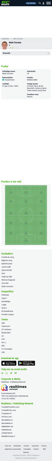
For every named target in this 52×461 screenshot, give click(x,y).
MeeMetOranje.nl (8, 436)
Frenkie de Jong (8, 257)
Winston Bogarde (8, 280)
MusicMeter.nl (7, 423)
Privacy (44, 446)
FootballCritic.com (9, 410)
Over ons (8, 446)
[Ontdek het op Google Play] (26, 363)
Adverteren (17, 446)
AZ (3, 336)
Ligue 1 (4, 298)
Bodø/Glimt (6, 333)
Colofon (36, 449)
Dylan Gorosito (7, 286)
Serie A (4, 308)
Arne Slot (5, 283)
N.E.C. (4, 342)
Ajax (3, 323)
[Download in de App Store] (8, 363)
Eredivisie (5, 295)
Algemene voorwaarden (13, 449)
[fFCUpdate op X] (11, 373)
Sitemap (26, 452)
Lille (3, 352)
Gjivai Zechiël (7, 270)
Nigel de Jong (7, 260)
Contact (26, 446)
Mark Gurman (18, 39)
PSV (3, 339)
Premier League (8, 314)
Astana (38, 88)
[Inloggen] (42, 3)
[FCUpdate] (5, 3)
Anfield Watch (7, 433)
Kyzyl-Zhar (42, 90)
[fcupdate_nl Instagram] (7, 373)
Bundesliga (6, 301)
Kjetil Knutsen (7, 264)
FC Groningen (7, 349)
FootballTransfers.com (10, 407)
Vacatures (35, 446)
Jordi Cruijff (6, 267)
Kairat (44, 88)
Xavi (3, 273)
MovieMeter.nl (7, 420)
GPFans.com (7, 417)
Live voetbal (31, 3)
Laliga (4, 305)
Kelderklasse (6, 430)
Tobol (29, 90)
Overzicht (6, 53)
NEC (3, 346)
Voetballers (5, 39)
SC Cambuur (6, 329)
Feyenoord (6, 326)
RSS (44, 449)
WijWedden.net (7, 426)
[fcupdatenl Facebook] (2, 373)
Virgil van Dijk (7, 277)
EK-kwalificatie (7, 311)
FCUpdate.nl (6, 413)
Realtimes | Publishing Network (26, 458)
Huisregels (27, 449)
